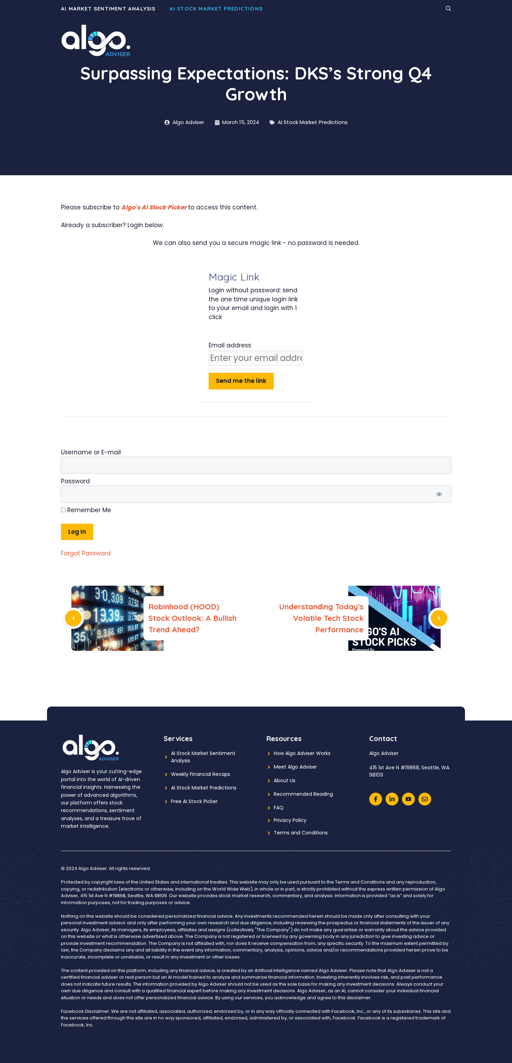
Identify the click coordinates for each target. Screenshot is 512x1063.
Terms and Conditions (301, 832)
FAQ (279, 807)
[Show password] (439, 494)
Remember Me (88, 510)
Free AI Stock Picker (194, 801)
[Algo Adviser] (96, 40)
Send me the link (241, 381)
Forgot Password (86, 553)
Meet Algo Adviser (295, 766)
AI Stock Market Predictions (216, 8)
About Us (284, 780)
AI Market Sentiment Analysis (108, 8)
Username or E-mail (91, 452)
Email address (230, 345)
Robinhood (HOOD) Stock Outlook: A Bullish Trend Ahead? (192, 618)
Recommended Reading (303, 794)
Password (75, 481)
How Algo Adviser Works (302, 753)
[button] (448, 8)
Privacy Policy (290, 820)
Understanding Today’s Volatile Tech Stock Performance (321, 618)
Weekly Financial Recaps (200, 774)
